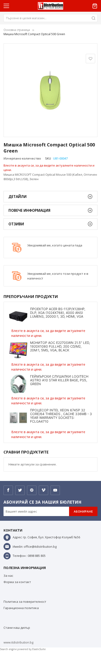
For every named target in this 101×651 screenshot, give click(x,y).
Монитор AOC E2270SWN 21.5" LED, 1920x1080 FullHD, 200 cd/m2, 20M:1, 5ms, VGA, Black (60, 346)
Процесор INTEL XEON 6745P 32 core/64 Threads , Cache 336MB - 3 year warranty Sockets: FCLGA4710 (61, 415)
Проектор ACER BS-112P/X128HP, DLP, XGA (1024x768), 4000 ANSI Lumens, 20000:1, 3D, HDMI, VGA (57, 312)
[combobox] (50, 18)
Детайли (17, 196)
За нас (8, 575)
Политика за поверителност (25, 601)
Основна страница (17, 30)
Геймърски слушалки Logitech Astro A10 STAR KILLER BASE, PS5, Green (59, 380)
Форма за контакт (17, 582)
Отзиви (16, 224)
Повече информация (29, 210)
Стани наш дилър (17, 627)
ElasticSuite (39, 649)
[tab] (50, 196)
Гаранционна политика (21, 608)
